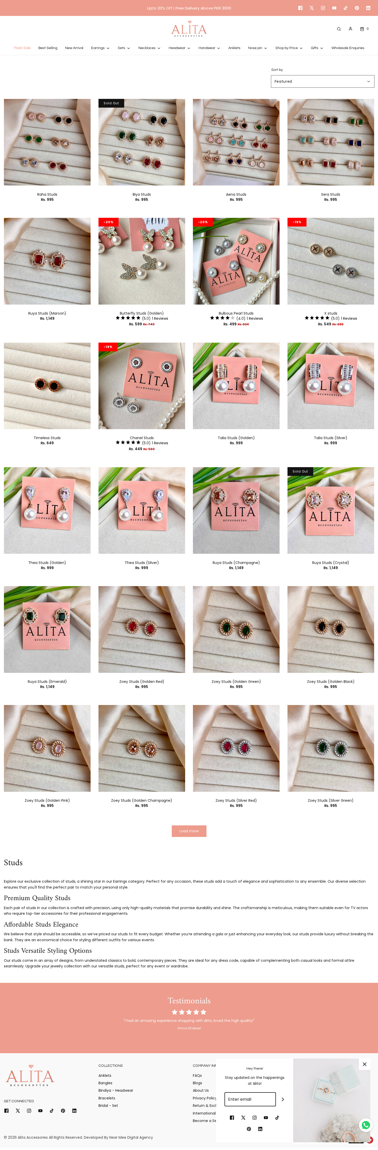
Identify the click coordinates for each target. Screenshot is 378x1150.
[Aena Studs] (236, 142)
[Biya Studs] (141, 142)
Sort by (277, 70)
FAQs (197, 1075)
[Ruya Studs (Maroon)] (47, 261)
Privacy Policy (205, 1098)
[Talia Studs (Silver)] (330, 386)
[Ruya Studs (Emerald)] (47, 629)
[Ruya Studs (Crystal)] (330, 510)
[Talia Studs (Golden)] (236, 386)
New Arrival (74, 48)
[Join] (283, 1099)
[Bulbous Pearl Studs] (236, 261)
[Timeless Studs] (47, 386)
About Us (201, 1090)
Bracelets (106, 1098)
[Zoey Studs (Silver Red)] (236, 748)
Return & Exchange (210, 1105)
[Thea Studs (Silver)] (141, 510)
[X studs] (330, 261)
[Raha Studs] (47, 142)
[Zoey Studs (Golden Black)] (330, 629)
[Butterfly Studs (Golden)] (141, 261)
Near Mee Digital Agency (131, 1137)
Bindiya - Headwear (115, 1090)
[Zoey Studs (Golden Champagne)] (141, 748)
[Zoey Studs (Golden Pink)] (47, 748)
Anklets (234, 48)
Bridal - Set (108, 1105)
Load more (189, 831)
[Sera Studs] (330, 142)
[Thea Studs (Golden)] (47, 510)
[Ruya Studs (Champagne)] (236, 510)
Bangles (105, 1083)
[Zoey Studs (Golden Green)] (236, 629)
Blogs (197, 1083)
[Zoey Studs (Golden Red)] (141, 629)
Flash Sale (22, 48)
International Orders (211, 1113)
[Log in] (350, 29)
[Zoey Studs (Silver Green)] (330, 748)
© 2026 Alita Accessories (26, 1137)
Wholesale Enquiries (347, 48)
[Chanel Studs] (141, 386)
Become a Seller (207, 1120)
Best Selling (47, 48)
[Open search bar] (339, 28)
